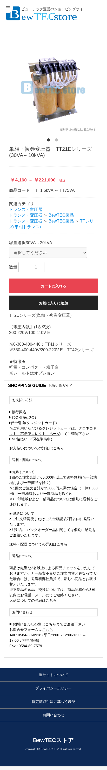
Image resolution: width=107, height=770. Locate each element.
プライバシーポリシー (53, 688)
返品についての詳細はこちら (33, 600)
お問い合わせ (53, 715)
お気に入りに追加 (53, 303)
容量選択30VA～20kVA (30, 243)
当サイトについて (53, 675)
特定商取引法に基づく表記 (53, 702)
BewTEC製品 (61, 215)
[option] (53, 88)
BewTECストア (53, 740)
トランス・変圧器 (25, 209)
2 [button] (57, 141)
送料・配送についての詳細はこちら (38, 544)
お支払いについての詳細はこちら (36, 448)
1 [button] (49, 141)
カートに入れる (53, 286)
